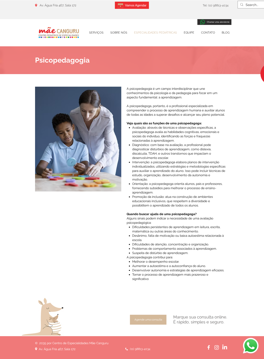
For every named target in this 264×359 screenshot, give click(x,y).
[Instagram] (217, 347)
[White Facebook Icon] (209, 347)
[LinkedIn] (225, 347)
